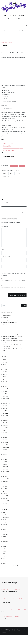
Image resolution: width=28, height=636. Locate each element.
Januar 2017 (5, 444)
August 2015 (5, 481)
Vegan (18, 173)
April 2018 (5, 408)
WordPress (3, 632)
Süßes (4, 558)
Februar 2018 (5, 413)
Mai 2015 (5, 488)
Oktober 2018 (5, 401)
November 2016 (6, 449)
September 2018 (6, 403)
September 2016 (6, 454)
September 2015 (6, 478)
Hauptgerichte (6, 531)
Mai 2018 (5, 405)
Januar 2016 (5, 469)
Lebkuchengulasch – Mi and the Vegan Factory (12, 334)
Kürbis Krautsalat (6, 324)
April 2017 (5, 437)
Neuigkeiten (5, 541)
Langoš (11, 173)
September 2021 (6, 367)
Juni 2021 (5, 369)
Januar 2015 (5, 498)
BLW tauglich (6, 517)
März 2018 (5, 410)
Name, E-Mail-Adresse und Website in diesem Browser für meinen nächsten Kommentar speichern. (13, 273)
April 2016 (5, 461)
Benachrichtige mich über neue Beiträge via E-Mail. (13, 288)
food (17, 170)
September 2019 (6, 388)
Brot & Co (5, 519)
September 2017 (6, 425)
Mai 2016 (5, 459)
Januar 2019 (5, 396)
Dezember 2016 (6, 447)
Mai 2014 (5, 503)
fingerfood (4, 42)
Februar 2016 (5, 466)
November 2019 (6, 384)
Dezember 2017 (6, 418)
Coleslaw (7, 211)
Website (3, 263)
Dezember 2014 (6, 500)
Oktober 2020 (5, 376)
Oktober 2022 (5, 359)
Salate (4, 548)
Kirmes (4, 173)
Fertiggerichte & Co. (7, 522)
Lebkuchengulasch (6, 320)
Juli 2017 (4, 430)
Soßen (4, 553)
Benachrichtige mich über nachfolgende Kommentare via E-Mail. (13, 281)
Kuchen (4, 539)
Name (3, 249)
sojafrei (4, 551)
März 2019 (5, 393)
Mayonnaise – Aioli (7, 346)
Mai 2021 (5, 371)
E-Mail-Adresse (6, 256)
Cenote (10, 630)
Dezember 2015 (6, 471)
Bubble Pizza (5, 317)
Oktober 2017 (5, 422)
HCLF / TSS (5, 534)
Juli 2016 (4, 457)
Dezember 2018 (6, 398)
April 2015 (5, 491)
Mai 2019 (5, 391)
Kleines (10, 42)
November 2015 (6, 474)
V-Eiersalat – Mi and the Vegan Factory (11, 348)
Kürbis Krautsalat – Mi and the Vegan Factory (12, 340)
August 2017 (5, 427)
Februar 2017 (5, 442)
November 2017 (6, 420)
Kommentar (5, 226)
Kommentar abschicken (17, 295)
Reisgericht (5, 546)
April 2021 (5, 374)
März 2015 (5, 493)
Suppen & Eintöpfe (7, 556)
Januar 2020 (5, 381)
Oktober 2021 (5, 364)
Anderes (4, 512)
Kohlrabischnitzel (13, 338)
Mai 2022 (5, 362)
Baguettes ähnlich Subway (9, 591)
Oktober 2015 (5, 476)
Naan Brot (4, 618)
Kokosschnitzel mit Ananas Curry (10, 322)
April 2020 (5, 379)
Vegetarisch (6, 176)
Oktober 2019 (5, 386)
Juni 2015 (5, 486)
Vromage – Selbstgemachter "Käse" (10, 565)
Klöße (25, 334)
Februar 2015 (5, 495)
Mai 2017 (5, 435)
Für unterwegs (6, 527)
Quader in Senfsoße (7, 315)
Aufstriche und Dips (7, 514)
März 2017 (5, 439)
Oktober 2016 (5, 452)
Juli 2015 (4, 483)
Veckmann (4, 612)
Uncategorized (6, 561)
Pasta (4, 543)
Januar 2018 (5, 415)
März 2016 (5, 464)
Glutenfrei (5, 529)
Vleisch (4, 563)
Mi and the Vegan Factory (14, 16)
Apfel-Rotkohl (5, 602)
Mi (2, 48)
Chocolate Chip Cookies (21, 211)
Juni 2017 (5, 432)
